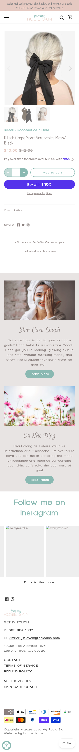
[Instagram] (12, 599)
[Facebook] (7, 599)
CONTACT (12, 660)
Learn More (39, 374)
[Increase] (24, 172)
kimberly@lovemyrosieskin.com (34, 638)
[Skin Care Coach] (39, 300)
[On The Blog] (39, 406)
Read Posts (39, 479)
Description (13, 210)
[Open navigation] (6, 17)
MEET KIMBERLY (18, 681)
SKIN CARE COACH (20, 687)
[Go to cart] (70, 17)
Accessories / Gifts (33, 130)
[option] (39, 68)
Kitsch (9, 130)
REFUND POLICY (18, 671)
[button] (39, 250)
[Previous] (9, 68)
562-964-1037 (21, 630)
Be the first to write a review (39, 251)
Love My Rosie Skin (49, 729)
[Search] (61, 17)
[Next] (70, 68)
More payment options (39, 193)
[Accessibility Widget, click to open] (6, 745)
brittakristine (33, 733)
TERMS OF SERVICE (21, 665)
